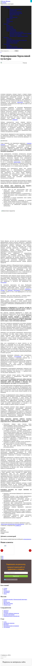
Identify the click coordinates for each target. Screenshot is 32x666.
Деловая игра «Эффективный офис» (19, 36)
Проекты (6, 612)
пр (1, 282)
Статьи (8, 7)
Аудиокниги (10, 21)
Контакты (9, 45)
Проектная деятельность (13, 41)
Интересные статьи (14, 14)
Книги (8, 25)
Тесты (8, 22)
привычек (14, 119)
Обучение (6, 37)
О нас (5, 621)
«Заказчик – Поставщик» (13, 290)
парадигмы (20, 102)
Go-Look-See (18, 356)
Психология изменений (16, 11)
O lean (11, 16)
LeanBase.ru (18, 525)
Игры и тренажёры (11, 30)
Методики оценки (11, 29)
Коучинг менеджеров (12, 42)
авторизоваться (27, 539)
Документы (9, 18)
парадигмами (17, 162)
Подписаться (16, 576)
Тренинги (9, 38)
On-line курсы (10, 28)
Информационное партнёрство (14, 48)
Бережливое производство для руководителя (12, 524)
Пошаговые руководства (16, 13)
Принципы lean (13, 17)
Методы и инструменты (16, 9)
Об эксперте (7, 44)
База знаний (7, 6)
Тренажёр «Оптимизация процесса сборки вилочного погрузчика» (20, 34)
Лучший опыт (13, 10)
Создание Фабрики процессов (11, 613)
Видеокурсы (10, 26)
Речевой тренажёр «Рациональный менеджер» (15, 599)
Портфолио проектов (12, 46)
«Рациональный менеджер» (17, 32)
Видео (8, 20)
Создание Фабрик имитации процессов (17, 40)
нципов (4, 282)
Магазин (6, 24)
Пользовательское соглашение (11, 625)
